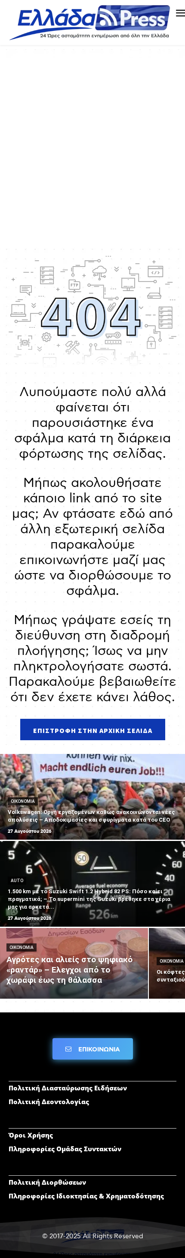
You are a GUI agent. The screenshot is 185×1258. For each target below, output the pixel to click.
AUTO (17, 880)
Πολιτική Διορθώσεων (47, 1182)
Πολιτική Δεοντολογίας (49, 1101)
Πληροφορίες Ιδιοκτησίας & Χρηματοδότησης (86, 1196)
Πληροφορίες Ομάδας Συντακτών (65, 1148)
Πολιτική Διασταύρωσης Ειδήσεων (68, 1088)
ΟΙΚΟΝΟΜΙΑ (23, 801)
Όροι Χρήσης (31, 1135)
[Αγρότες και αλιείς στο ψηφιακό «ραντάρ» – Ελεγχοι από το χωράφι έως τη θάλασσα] (74, 963)
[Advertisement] (92, 150)
